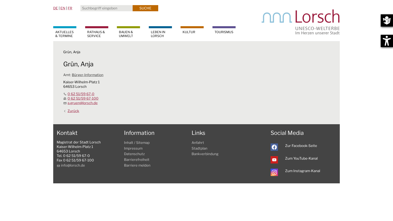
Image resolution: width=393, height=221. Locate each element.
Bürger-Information (87, 75)
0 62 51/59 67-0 (81, 94)
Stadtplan (199, 148)
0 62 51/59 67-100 (83, 98)
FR (70, 8)
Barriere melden (137, 165)
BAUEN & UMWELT (126, 34)
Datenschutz (134, 154)
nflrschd (72, 165)
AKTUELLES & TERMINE (64, 34)
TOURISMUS (224, 32)
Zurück (73, 111)
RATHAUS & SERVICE (96, 34)
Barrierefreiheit (136, 160)
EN (62, 8)
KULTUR (189, 32)
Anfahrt (198, 143)
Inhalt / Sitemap (137, 143)
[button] (274, 147)
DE (55, 8)
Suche (145, 8)
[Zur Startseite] (301, 22)
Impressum (133, 148)
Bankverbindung (205, 154)
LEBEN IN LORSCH (158, 34)
